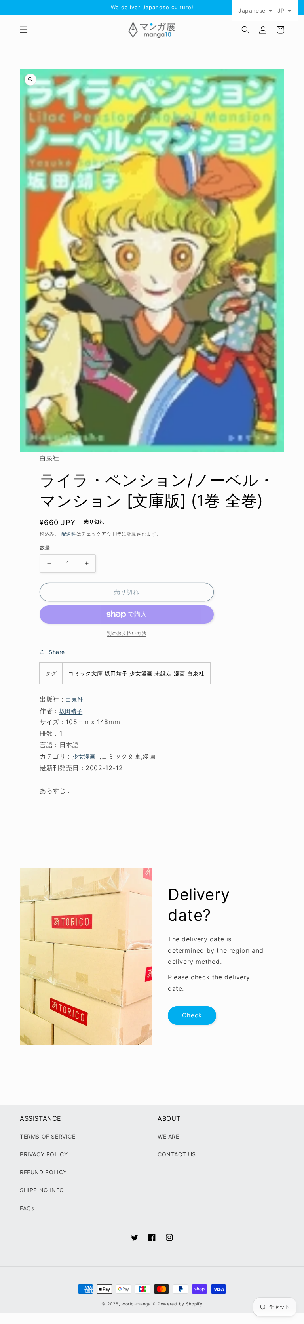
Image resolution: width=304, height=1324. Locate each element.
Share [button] (57, 652)
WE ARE (168, 1136)
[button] (23, 29)
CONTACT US (177, 1154)
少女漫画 (140, 673)
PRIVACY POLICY (44, 1154)
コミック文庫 (85, 673)
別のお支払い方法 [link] (126, 633)
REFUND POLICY (43, 1172)
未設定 (163, 673)
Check (192, 1015)
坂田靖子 (115, 673)
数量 (45, 547)
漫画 (179, 673)
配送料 (68, 534)
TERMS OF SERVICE (48, 1136)
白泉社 (196, 673)
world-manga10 (139, 1304)
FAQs (27, 1208)
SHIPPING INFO (42, 1190)
